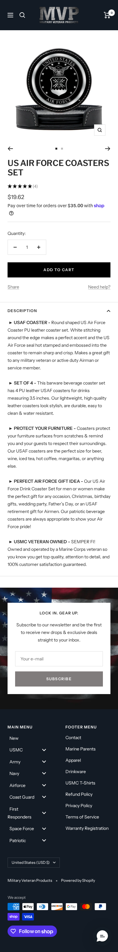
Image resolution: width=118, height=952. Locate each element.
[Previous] (10, 148)
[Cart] (107, 15)
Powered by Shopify (78, 880)
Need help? (99, 287)
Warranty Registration (87, 828)
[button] (102, 936)
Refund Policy (79, 794)
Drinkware (75, 771)
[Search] (22, 15)
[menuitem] (30, 738)
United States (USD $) (31, 862)
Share (13, 287)
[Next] (107, 148)
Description (22, 310)
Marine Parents (80, 749)
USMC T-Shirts (80, 783)
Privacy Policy (78, 805)
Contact (73, 737)
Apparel (73, 760)
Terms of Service (82, 817)
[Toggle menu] (44, 749)
